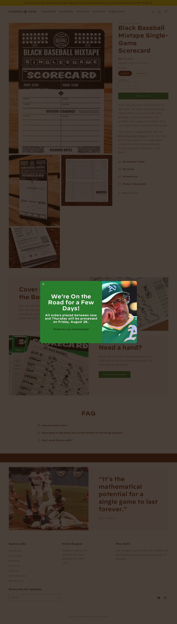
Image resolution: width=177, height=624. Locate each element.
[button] (43, 284)
